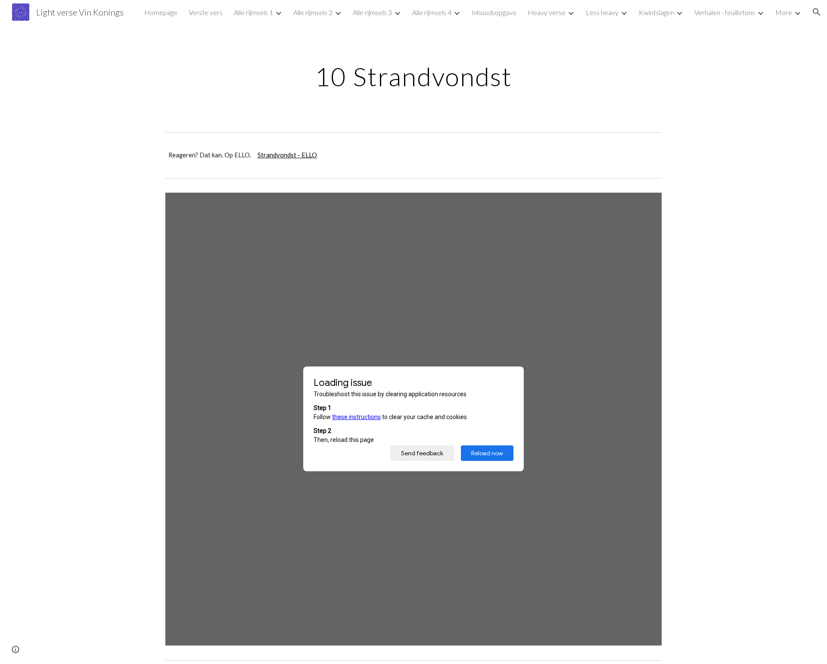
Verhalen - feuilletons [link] (724, 12)
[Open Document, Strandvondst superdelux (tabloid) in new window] (645, 203)
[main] (413, 76)
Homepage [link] (160, 12)
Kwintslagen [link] (656, 12)
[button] (816, 12)
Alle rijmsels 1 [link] (253, 12)
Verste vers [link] (206, 12)
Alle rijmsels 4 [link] (431, 12)
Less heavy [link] (602, 12)
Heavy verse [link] (547, 12)
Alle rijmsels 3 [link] (372, 12)
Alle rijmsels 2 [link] (313, 12)
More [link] (783, 12)
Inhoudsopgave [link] (494, 12)
